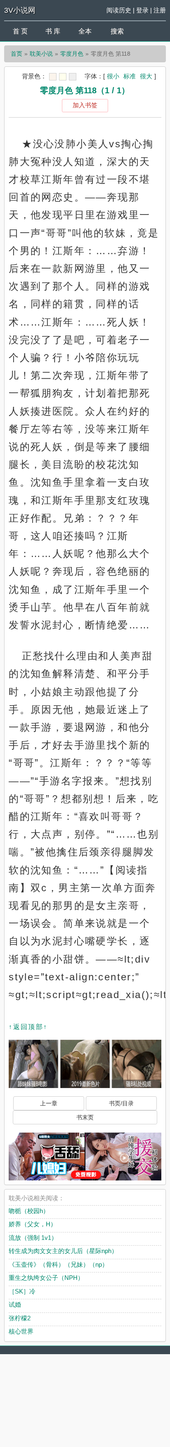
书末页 (85, 1117)
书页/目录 (121, 1103)
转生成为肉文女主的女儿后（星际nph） (63, 1250)
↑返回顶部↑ (28, 1026)
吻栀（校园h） (29, 1210)
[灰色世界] (72, 76)
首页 (16, 53)
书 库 (52, 31)
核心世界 (21, 1331)
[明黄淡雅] (62, 76)
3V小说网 (19, 10)
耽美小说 (41, 53)
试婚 (15, 1304)
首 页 (20, 31)
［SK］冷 (22, 1291)
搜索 (117, 31)
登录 (142, 10)
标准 (129, 76)
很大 (146, 76)
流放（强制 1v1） (33, 1237)
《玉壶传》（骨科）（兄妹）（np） (58, 1264)
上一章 (48, 1103)
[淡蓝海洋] (53, 76)
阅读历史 (118, 10)
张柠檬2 (20, 1318)
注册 (159, 10)
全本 (85, 31)
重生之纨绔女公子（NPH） (46, 1277)
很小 (113, 76)
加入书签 (85, 105)
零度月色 (71, 53)
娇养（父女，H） (33, 1223)
